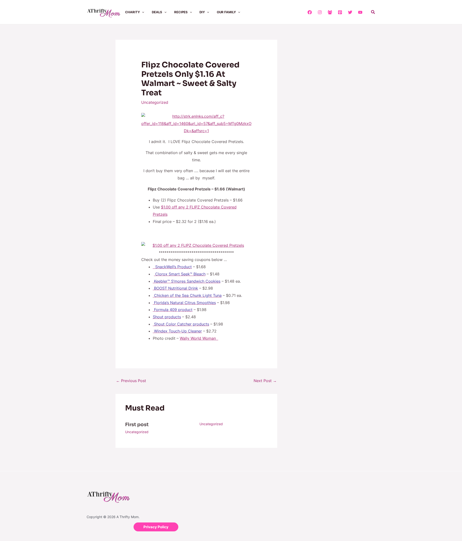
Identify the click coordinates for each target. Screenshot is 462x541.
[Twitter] (350, 12)
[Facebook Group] (330, 12)
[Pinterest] (340, 12)
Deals (157, 12)
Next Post (265, 380)
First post (137, 425)
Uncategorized (154, 102)
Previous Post (131, 380)
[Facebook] (310, 12)
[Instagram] (320, 12)
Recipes (181, 12)
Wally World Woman (199, 338)
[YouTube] (360, 12)
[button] (142, 12)
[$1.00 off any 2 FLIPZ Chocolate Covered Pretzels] (196, 245)
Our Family (226, 12)
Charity (132, 12)
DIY (202, 12)
